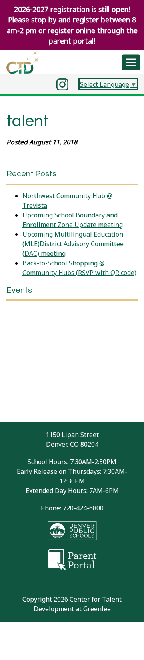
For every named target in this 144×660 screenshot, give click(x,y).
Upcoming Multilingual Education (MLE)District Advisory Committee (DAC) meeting (73, 244)
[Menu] (131, 62)
